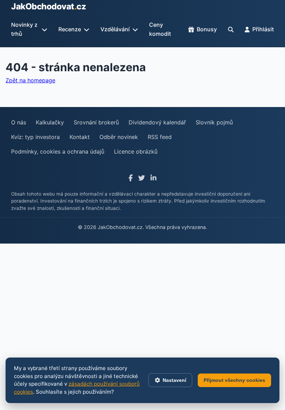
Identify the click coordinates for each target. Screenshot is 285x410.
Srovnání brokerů (96, 122)
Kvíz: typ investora (35, 136)
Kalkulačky (50, 122)
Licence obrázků (135, 151)
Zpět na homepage (30, 80)
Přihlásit (263, 29)
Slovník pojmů (214, 122)
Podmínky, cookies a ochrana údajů (57, 151)
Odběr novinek (118, 136)
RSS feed (160, 136)
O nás (18, 122)
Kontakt (80, 136)
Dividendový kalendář (157, 122)
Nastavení (174, 380)
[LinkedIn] (153, 178)
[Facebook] (131, 178)
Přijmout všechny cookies (234, 380)
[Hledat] (231, 29)
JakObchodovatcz (48, 6)
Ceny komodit (160, 29)
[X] (141, 178)
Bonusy (207, 29)
